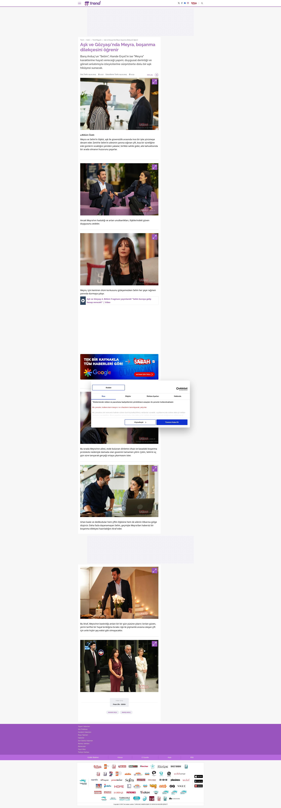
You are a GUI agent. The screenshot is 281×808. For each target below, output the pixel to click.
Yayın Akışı (82, 749)
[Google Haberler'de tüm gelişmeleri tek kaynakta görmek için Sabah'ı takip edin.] (119, 368)
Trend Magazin (96, 40)
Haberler (81, 738)
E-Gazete (145, 757)
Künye (120, 757)
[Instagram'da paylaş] (188, 3)
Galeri (88, 40)
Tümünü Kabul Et (172, 422)
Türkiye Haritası (83, 752)
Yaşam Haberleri (84, 726)
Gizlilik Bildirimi (93, 757)
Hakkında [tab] (177, 396)
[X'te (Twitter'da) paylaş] (179, 3)
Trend (82, 40)
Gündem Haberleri (84, 732)
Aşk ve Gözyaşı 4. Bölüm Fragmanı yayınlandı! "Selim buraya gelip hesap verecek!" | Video (119, 301)
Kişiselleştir (138, 422)
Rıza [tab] (103, 396)
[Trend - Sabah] (92, 3)
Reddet (108, 387)
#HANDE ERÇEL (112, 712)
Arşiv (169, 757)
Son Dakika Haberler (85, 741)
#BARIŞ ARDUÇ (126, 712)
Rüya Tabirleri (83, 735)
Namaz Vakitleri (83, 743)
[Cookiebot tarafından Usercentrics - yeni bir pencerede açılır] (177, 389)
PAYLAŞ (150, 75)
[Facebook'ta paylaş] (182, 3)
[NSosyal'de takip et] (185, 3)
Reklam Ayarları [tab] (153, 396)
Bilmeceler (82, 746)
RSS (192, 757)
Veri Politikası (83, 729)
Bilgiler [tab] (128, 396)
